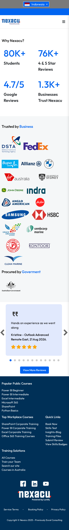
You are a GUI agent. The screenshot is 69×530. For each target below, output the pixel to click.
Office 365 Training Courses (18, 436)
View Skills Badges (56, 444)
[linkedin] (34, 484)
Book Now (51, 424)
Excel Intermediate (13, 398)
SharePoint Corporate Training (20, 424)
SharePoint (8, 406)
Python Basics (10, 410)
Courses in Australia (13, 469)
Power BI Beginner (13, 390)
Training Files (53, 436)
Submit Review (54, 440)
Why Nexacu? (13, 40)
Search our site (10, 465)
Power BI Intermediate (15, 394)
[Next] (66, 333)
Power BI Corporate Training (19, 428)
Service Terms (11, 509)
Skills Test (51, 428)
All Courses (8, 457)
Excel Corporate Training (16, 432)
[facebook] (23, 484)
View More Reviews (34, 370)
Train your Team (11, 461)
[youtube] (46, 484)
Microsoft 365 (10, 402)
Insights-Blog (53, 432)
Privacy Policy (58, 509)
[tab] (11, 360)
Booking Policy (35, 509)
